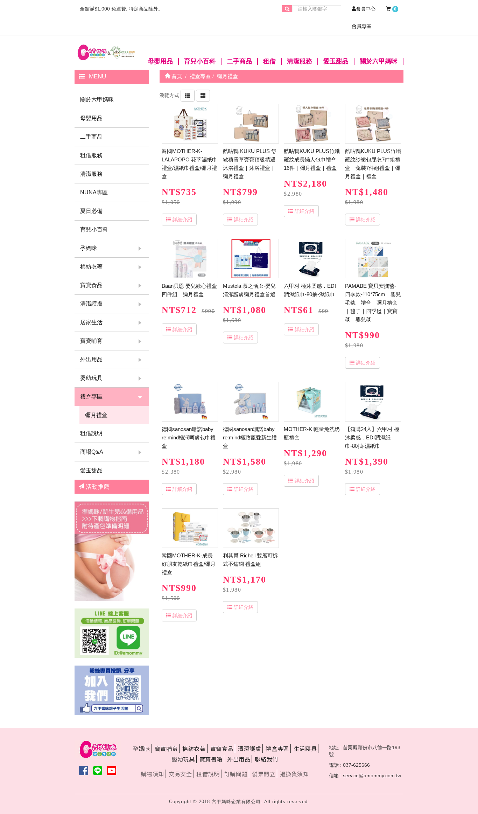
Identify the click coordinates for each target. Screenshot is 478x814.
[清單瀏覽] (188, 95)
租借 (269, 61)
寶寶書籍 (211, 759)
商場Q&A (91, 452)
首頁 (176, 76)
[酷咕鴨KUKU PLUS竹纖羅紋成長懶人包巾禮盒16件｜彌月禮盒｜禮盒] (312, 124)
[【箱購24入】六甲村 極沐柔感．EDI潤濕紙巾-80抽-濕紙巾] (373, 402)
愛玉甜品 (336, 61)
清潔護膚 (91, 304)
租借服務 (91, 155)
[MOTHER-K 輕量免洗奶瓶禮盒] (312, 402)
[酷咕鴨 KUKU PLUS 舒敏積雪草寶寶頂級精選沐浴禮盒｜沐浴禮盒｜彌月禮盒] (251, 124)
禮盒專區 (91, 396)
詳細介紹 (182, 219)
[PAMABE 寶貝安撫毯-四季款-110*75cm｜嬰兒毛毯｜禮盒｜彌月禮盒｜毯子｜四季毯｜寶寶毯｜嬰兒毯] (373, 258)
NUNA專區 (94, 192)
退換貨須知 (294, 774)
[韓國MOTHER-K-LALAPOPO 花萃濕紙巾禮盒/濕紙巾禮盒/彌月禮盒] (190, 124)
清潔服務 (299, 61)
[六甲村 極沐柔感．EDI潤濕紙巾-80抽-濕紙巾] (312, 258)
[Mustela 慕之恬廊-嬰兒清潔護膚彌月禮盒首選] (251, 258)
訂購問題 (235, 774)
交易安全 (180, 774)
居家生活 (91, 322)
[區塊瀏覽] (203, 95)
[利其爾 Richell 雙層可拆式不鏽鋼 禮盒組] (251, 528)
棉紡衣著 (91, 267)
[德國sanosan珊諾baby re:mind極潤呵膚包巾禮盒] (190, 402)
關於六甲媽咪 (379, 61)
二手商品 (239, 61)
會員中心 (365, 9)
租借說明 (91, 433)
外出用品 (91, 359)
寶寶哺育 (91, 341)
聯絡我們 (266, 759)
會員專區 (361, 26)
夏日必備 (91, 211)
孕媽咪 (88, 248)
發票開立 (263, 774)
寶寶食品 (91, 285)
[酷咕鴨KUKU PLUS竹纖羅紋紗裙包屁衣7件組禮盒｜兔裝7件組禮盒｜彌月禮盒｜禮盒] (373, 124)
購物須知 (152, 774)
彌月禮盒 (96, 415)
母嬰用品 (160, 61)
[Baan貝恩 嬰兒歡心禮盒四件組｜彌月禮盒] (190, 258)
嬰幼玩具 (91, 378)
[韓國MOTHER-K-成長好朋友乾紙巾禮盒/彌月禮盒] (190, 528)
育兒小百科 (200, 61)
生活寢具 (305, 748)
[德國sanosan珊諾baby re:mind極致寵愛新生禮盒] (251, 402)
